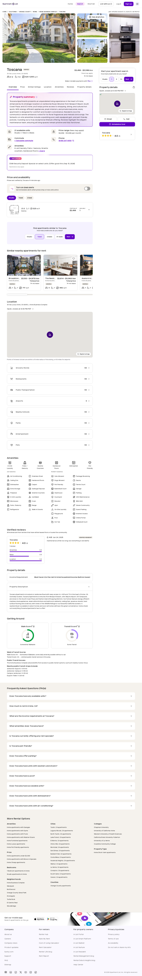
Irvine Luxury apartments (16, 844)
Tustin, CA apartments (59, 827)
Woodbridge (11, 906)
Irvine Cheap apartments (16, 862)
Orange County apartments (61, 886)
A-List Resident (79, 952)
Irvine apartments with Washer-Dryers (21, 837)
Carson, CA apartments (59, 877)
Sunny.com (8, 952)
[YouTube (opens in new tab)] (25, 972)
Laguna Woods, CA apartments (62, 830)
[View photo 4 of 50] (124, 38)
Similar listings (34, 87)
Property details (84, 87)
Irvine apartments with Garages (18, 827)
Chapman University (101, 827)
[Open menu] (137, 4)
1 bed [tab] (21, 198)
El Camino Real (12, 902)
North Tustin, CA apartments (61, 834)
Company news (10, 943)
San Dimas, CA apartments (60, 850)
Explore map (85, 354)
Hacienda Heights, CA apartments (63, 860)
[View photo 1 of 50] (38, 38)
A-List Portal (78, 934)
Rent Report (44, 956)
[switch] (50, 188)
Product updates (11, 947)
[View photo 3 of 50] (92, 25)
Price (22, 87)
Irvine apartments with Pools (17, 834)
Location (48, 87)
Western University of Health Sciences (108, 834)
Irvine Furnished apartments (17, 840)
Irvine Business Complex (48, 11)
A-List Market (78, 943)
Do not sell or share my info (119, 947)
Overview (13, 87)
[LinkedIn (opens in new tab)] (10, 972)
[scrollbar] (50, 294)
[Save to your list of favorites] (72, 17)
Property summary (24, 97)
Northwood (11, 889)
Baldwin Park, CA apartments (61, 854)
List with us (107, 4)
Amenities (59, 87)
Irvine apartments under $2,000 (18, 856)
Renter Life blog (45, 952)
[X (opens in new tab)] (20, 972)
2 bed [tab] (29, 198)
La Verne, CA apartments (59, 867)
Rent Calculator (45, 947)
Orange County (25, 11)
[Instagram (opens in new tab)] (30, 972)
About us (8, 934)
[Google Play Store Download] (52, 919)
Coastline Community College (105, 844)
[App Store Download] (39, 919)
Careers (7, 939)
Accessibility (113, 943)
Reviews (70, 87)
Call (127, 119)
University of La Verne (102, 840)
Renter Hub (43, 934)
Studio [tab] (11, 198)
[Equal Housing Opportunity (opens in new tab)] (5, 972)
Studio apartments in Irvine (17, 874)
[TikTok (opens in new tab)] (35, 972)
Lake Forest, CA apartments (61, 837)
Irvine (35, 11)
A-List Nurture (79, 947)
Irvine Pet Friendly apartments (18, 847)
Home (4, 11)
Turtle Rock (11, 899)
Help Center (78, 965)
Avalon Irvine (87, 278)
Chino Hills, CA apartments (60, 844)
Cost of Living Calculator (49, 943)
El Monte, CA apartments (60, 840)
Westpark (10, 886)
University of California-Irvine (104, 830)
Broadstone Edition (18, 278)
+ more (41, 151)
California (13, 11)
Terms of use (113, 939)
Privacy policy (113, 934)
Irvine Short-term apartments (105, 852)
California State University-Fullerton (107, 837)
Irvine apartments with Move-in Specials (21, 859)
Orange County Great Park (16, 892)
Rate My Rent (44, 939)
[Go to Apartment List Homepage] (10, 3)
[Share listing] (134, 87)
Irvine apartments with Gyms (17, 830)
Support (7, 956)
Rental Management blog (83, 956)
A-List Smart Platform (82, 939)
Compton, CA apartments (60, 870)
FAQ (6, 960)
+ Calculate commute (23, 141)
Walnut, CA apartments (59, 864)
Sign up (128, 4)
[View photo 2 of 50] (92, 51)
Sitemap (7, 965)
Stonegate (11, 896)
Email (109, 119)
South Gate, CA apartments (61, 874)
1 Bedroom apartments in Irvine (18, 871)
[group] (24, 265)
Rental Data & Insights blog (84, 960)
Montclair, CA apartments (60, 847)
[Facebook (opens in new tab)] (15, 972)
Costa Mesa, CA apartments (61, 857)
